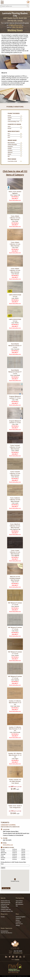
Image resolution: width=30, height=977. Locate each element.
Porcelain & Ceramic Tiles (7, 911)
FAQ (17, 906)
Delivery (18, 920)
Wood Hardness (19, 904)
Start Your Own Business (6, 932)
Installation (18, 922)
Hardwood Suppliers (20, 916)
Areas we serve (19, 923)
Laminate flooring (5, 904)
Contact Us (18, 918)
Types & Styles (19, 900)
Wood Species (19, 902)
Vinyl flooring (4, 906)
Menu (2, 1)
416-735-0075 (17, 27)
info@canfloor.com (15, 25)
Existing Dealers (4, 931)
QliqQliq (17, 959)
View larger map (6, 888)
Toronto (3, 916)
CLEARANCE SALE (5, 907)
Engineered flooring (5, 902)
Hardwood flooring (5, 900)
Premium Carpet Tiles (6, 909)
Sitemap (18, 925)
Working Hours (15, 30)
